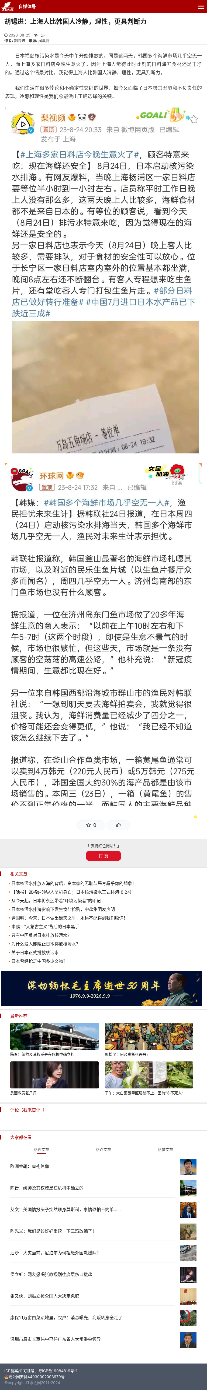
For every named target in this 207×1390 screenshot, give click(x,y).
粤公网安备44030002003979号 (37, 1376)
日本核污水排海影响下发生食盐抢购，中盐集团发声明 (63, 909)
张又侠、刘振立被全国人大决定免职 (44, 1296)
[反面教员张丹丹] (54, 1075)
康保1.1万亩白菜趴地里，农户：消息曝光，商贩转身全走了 (66, 1317)
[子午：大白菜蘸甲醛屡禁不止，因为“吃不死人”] (149, 1075)
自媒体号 (27, 6)
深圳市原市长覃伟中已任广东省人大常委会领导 (55, 1339)
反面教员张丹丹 (23, 1093)
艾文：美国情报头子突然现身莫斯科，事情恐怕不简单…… (65, 1209)
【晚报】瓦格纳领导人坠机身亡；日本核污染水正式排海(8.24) (71, 892)
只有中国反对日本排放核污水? (40, 935)
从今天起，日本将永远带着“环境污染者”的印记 (56, 900)
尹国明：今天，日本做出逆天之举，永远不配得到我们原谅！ (69, 918)
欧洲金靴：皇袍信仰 (29, 1166)
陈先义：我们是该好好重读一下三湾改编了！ (53, 1231)
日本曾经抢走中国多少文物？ (39, 961)
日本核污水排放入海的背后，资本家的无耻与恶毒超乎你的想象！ (73, 883)
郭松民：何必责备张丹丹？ (127, 1054)
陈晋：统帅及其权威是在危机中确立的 (42, 1054)
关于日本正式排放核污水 (35, 952)
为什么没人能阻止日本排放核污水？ (45, 944)
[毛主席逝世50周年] (101, 1004)
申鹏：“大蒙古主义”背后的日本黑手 (45, 926)
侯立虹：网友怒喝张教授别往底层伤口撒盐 (51, 1274)
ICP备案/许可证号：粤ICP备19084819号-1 (41, 1370)
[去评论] (196, 954)
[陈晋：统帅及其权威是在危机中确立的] (54, 1037)
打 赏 (104, 855)
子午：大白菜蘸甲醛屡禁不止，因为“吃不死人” (144, 1093)
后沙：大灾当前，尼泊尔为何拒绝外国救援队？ (55, 1252)
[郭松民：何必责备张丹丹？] (149, 1037)
